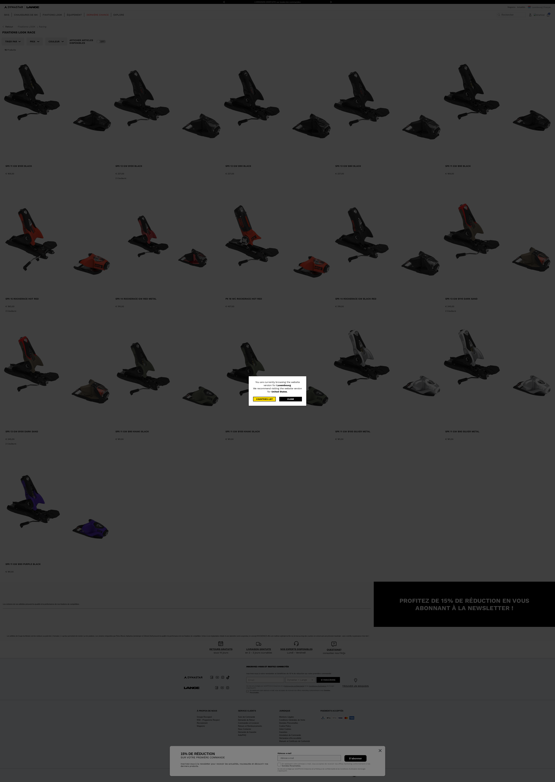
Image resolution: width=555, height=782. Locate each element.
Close (290, 399)
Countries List (264, 399)
